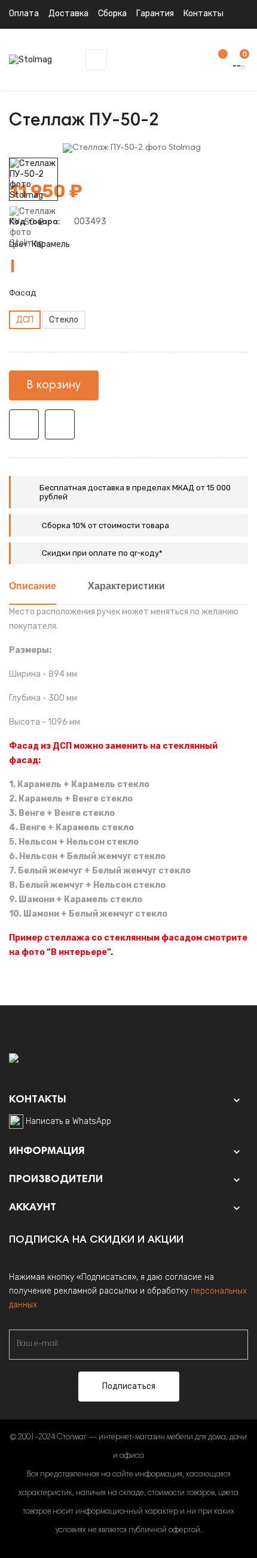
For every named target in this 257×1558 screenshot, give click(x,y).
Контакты (203, 13)
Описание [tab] (32, 587)
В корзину (54, 385)
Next (33, 149)
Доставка (68, 13)
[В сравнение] (60, 424)
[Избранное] (217, 60)
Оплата (24, 13)
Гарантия (155, 13)
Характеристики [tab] (126, 587)
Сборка (112, 13)
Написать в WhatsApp (68, 1121)
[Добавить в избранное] (24, 424)
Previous (33, 257)
